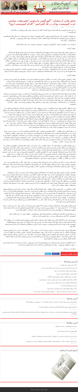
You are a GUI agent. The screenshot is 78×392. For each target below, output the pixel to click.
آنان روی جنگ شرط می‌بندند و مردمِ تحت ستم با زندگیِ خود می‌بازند (59, 268)
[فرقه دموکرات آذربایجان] (39, 7)
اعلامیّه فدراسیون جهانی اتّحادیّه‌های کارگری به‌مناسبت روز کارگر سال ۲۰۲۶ (57, 307)
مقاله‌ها (62, 26)
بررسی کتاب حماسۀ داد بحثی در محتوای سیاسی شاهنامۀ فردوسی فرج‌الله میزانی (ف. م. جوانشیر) (51, 341)
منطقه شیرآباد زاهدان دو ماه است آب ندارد (65, 271)
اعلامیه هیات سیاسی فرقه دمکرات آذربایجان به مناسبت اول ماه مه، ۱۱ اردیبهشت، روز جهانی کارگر (51, 302)
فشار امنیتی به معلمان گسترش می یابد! (66, 274)
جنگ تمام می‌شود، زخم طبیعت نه (68, 265)
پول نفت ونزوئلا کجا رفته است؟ (68, 285)
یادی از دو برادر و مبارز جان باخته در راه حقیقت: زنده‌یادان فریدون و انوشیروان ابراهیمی (54, 336)
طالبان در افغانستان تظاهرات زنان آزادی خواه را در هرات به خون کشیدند (58, 279)
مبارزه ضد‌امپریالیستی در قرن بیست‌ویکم (66, 326)
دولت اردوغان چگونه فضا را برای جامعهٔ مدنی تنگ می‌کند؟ (62, 288)
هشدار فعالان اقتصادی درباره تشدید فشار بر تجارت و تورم (62, 282)
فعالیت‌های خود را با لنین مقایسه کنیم (67, 331)
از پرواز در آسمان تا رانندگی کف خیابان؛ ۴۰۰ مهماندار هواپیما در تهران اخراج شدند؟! (55, 291)
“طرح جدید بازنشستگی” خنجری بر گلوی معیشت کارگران (62, 277)
